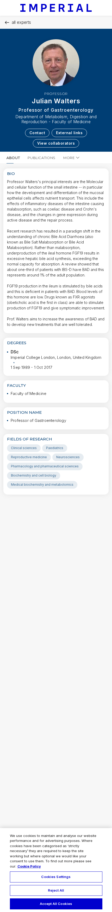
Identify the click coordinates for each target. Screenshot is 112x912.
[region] (56, 870)
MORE (69, 158)
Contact (37, 133)
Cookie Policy (29, 866)
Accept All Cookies (56, 904)
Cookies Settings (56, 877)
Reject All (56, 890)
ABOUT (13, 158)
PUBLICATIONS (41, 158)
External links (69, 133)
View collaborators (56, 143)
